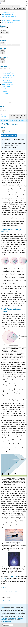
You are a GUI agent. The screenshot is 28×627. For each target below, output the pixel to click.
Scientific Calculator (7, 82)
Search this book (4, 27)
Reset (2, 42)
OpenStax (8, 130)
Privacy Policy (4, 618)
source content (16, 580)
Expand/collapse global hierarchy (2, 121)
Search (3, 625)
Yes (3, 600)
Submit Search (4, 32)
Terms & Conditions (12, 618)
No (8, 600)
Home (7, 120)
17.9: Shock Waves (13, 576)
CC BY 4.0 (3, 578)
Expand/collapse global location (26, 120)
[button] (5, 93)
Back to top (3, 587)
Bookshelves (17, 120)
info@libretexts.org (6, 621)
